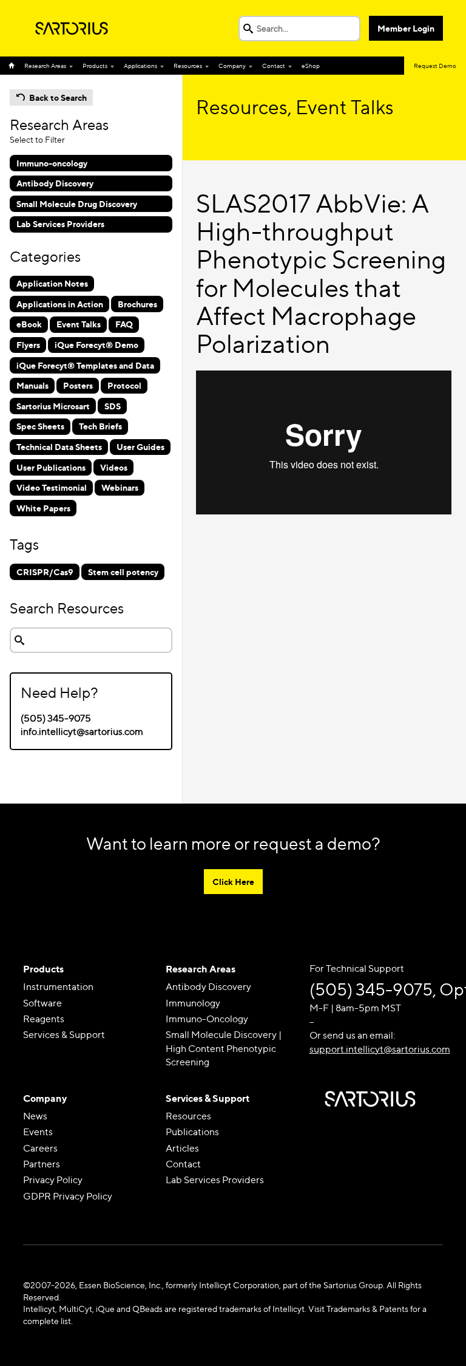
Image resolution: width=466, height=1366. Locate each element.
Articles (182, 1148)
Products (95, 65)
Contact (273, 65)
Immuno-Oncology (207, 1019)
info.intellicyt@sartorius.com (82, 731)
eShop (311, 65)
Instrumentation (58, 986)
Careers (40, 1148)
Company (232, 65)
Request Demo (435, 65)
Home (13, 65)
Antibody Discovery (208, 986)
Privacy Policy (53, 1180)
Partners (41, 1164)
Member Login (405, 28)
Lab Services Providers (215, 1180)
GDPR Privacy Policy (67, 1196)
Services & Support (64, 1034)
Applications (140, 65)
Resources (188, 65)
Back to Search (58, 97)
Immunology (193, 1003)
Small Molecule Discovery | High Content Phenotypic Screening (224, 1048)
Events (38, 1132)
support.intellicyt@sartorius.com (379, 1049)
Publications (192, 1132)
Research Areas (45, 65)
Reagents (43, 1019)
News (35, 1116)
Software (42, 1003)
